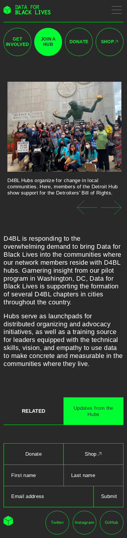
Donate (79, 41)
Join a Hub (48, 42)
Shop (107, 41)
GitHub (111, 522)
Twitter (57, 522)
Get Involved (17, 42)
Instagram (84, 522)
